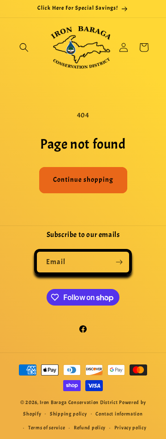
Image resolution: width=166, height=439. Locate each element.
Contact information (118, 413)
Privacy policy (130, 427)
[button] (24, 47)
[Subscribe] (119, 262)
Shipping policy (68, 413)
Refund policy (90, 427)
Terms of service (46, 427)
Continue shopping (83, 179)
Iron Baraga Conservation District (79, 402)
